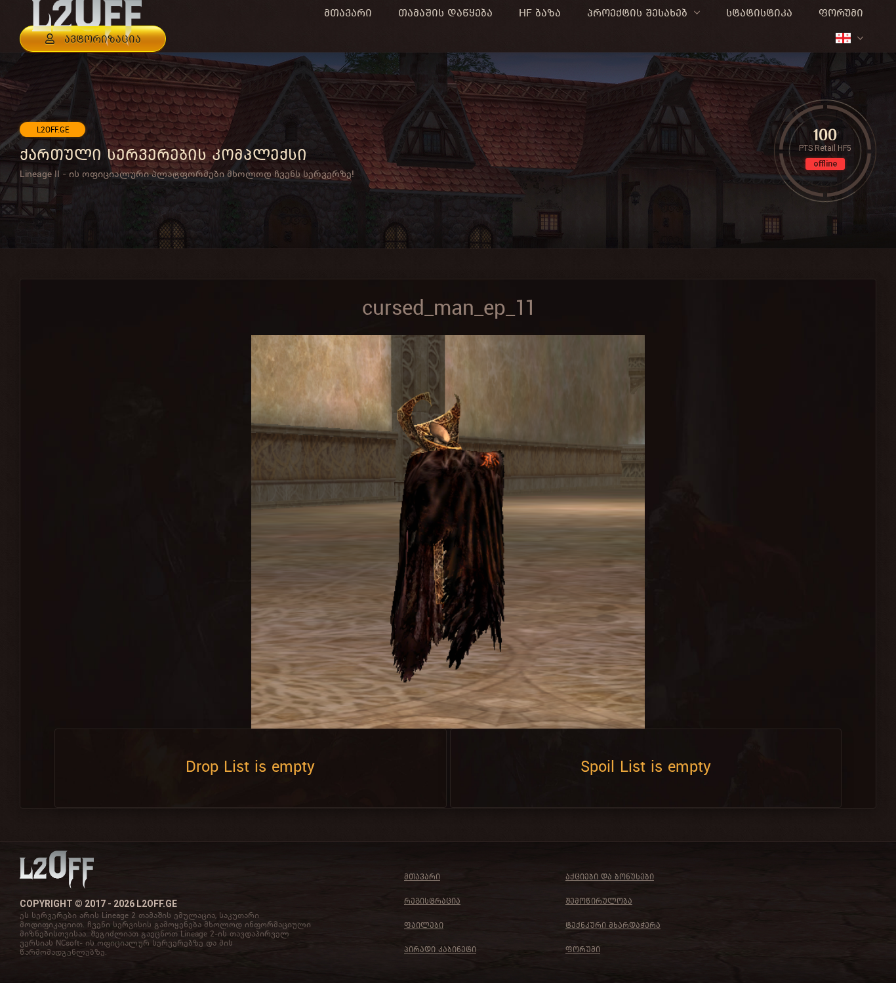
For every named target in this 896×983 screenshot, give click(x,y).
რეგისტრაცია (432, 901)
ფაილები (423, 925)
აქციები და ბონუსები (609, 876)
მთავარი (422, 876)
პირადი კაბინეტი (440, 949)
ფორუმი (582, 949)
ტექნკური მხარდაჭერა (613, 925)
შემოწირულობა (598, 901)
